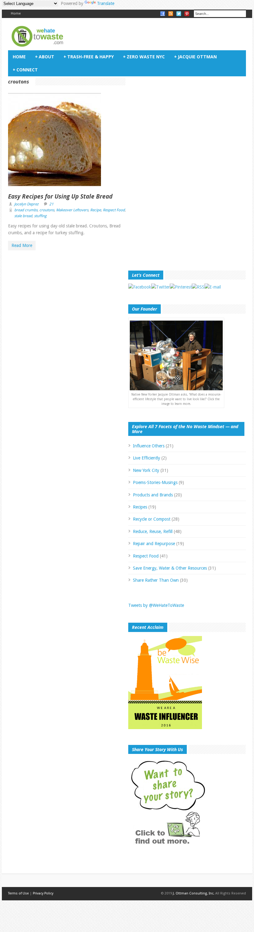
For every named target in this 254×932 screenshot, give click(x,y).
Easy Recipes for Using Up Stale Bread (60, 196)
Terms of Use (18, 893)
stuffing (40, 216)
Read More (21, 245)
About (44, 57)
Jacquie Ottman (195, 57)
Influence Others (148, 445)
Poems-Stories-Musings (155, 482)
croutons (46, 210)
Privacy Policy (43, 893)
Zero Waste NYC (144, 57)
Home (16, 13)
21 (51, 204)
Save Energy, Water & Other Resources (170, 568)
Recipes (140, 506)
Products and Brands (153, 494)
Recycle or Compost (151, 519)
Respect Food (114, 210)
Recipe (95, 210)
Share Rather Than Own (156, 580)
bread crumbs (25, 210)
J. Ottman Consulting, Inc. (193, 893)
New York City (146, 470)
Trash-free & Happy (89, 57)
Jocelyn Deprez (26, 204)
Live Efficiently (146, 457)
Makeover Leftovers (72, 210)
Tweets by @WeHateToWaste (156, 605)
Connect (25, 70)
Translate (105, 3)
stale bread (23, 216)
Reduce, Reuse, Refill (153, 531)
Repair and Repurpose (154, 543)
